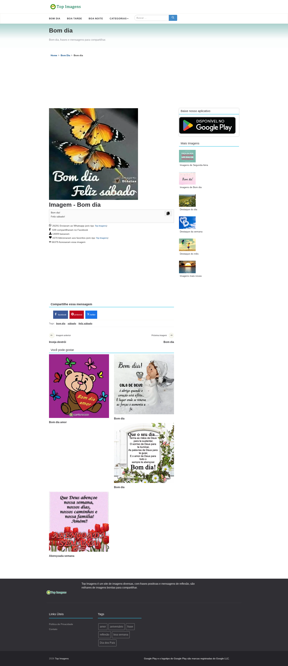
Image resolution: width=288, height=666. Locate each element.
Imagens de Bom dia (191, 187)
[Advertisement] (144, 83)
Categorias (118, 18)
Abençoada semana (61, 555)
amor (103, 626)
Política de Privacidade (61, 624)
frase (130, 626)
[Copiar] (168, 213)
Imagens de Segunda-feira (194, 165)
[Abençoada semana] (79, 522)
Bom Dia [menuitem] (54, 18)
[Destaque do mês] (187, 245)
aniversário (116, 626)
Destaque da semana (191, 231)
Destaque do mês (189, 253)
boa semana (121, 634)
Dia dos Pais (107, 642)
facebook (62, 315)
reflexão (104, 634)
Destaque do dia (188, 209)
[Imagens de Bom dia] (187, 178)
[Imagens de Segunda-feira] (187, 156)
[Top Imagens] (65, 6)
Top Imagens (100, 226)
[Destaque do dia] (187, 200)
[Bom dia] (144, 384)
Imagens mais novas (191, 276)
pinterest (78, 315)
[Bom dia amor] (79, 386)
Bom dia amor (58, 422)
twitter (93, 315)
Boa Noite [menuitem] (96, 18)
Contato (53, 629)
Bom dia (119, 418)
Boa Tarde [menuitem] (74, 18)
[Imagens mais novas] (187, 267)
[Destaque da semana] (187, 222)
